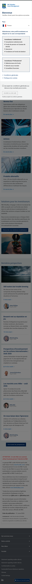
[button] (16, 45)
